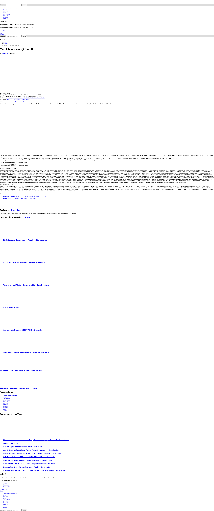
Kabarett (5, 11)
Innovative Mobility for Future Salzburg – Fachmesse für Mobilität (26, 352)
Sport (4, 12)
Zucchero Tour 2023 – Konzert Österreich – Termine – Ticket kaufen (26, 467)
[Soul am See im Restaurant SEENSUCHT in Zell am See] (108, 319)
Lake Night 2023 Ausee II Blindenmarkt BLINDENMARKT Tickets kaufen (29, 457)
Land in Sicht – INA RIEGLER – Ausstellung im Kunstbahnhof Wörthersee (29, 464)
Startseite (5, 483)
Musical (5, 9)
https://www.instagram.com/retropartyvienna (18, 101)
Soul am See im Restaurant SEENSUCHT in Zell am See (22, 330)
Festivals (5, 15)
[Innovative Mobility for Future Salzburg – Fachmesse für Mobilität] (108, 341)
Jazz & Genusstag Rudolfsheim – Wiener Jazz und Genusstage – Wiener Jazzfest (30, 450)
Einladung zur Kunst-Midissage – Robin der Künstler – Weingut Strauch (28, 460)
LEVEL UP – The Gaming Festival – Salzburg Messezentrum (24, 262)
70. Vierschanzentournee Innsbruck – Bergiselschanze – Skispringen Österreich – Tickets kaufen (36, 440)
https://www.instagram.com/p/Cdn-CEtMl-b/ (18, 99)
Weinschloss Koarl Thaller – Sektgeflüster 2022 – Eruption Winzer (26, 285)
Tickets (5, 410)
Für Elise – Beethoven (10, 443)
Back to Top (3, 489)
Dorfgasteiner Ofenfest (11, 307)
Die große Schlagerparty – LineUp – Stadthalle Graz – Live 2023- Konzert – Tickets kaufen (34, 470)
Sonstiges (26, 217)
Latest (5, 30)
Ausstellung (6, 14)
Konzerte (5, 17)
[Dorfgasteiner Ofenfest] (108, 296)
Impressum (6, 485)
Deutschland (6, 400)
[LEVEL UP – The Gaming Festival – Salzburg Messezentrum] (108, 251)
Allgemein (6, 397)
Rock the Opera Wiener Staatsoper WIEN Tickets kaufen (23, 446)
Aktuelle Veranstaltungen (10, 8)
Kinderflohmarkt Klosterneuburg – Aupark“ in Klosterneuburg (25, 240)
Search (24, 5)
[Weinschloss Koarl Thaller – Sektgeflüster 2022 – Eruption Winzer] (108, 274)
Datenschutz (6, 486)
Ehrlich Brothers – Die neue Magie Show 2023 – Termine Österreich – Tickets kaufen (32, 453)
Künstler (5, 18)
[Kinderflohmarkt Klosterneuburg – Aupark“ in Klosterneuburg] (108, 229)
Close (1, 491)
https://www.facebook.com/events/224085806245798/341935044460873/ (25, 98)
